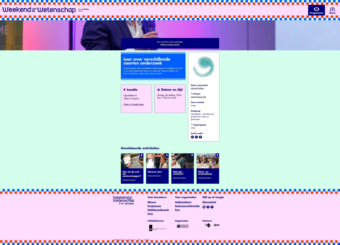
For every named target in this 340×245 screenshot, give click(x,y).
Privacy (140, 240)
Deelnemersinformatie (187, 206)
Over (150, 214)
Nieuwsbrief (209, 202)
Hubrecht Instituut (197, 88)
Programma (154, 206)
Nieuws (152, 202)
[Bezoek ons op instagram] (196, 137)
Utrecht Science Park (198, 97)
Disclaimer (147, 240)
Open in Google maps (134, 104)
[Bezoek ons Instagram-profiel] (208, 207)
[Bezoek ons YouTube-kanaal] (204, 207)
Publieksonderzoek (158, 210)
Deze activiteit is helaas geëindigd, (170, 43)
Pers (177, 210)
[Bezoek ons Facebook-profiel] (212, 207)
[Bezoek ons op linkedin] (192, 137)
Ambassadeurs (183, 202)
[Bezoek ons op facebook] (200, 137)
